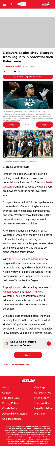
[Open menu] (4, 4)
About (5, 387)
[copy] (20, 72)
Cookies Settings (12, 418)
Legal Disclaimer (43, 408)
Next (44, 124)
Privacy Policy (10, 403)
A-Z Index (39, 413)
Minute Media (17, 426)
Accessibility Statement (15, 413)
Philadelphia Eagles (20, 365)
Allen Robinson (17, 259)
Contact (6, 392)
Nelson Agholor (33, 291)
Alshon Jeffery (11, 291)
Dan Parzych (13, 66)
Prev (11, 124)
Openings (39, 387)
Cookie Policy (10, 408)
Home (5, 365)
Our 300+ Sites (42, 392)
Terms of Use (42, 403)
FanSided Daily (10, 397)
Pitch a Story (41, 397)
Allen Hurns (37, 259)
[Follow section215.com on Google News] (49, 343)
